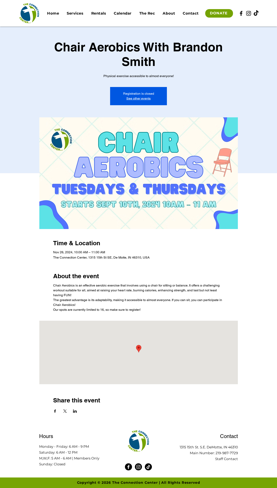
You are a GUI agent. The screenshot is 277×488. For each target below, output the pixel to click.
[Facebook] (241, 13)
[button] (75, 13)
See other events (138, 98)
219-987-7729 (227, 453)
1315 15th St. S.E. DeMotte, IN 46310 (209, 447)
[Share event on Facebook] (55, 411)
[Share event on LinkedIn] (75, 411)
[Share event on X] (65, 411)
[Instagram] (248, 13)
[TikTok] (256, 13)
